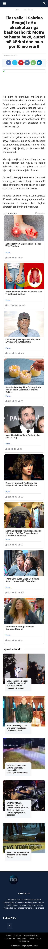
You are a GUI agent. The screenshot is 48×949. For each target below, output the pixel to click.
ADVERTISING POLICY (31, 936)
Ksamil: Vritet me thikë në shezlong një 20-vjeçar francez (18, 854)
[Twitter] (14, 62)
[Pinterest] (21, 62)
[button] (4, 3)
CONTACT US (10, 938)
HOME (8, 936)
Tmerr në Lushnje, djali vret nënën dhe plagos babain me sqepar (17, 728)
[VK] (27, 62)
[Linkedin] (39, 62)
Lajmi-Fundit (28, 10)
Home (18, 10)
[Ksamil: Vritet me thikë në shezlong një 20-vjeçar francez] (24, 838)
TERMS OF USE (24, 941)
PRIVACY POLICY (35, 938)
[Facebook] (8, 62)
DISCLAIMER (21, 938)
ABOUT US (17, 936)
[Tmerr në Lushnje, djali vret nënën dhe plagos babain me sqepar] (24, 711)
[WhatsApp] (33, 62)
